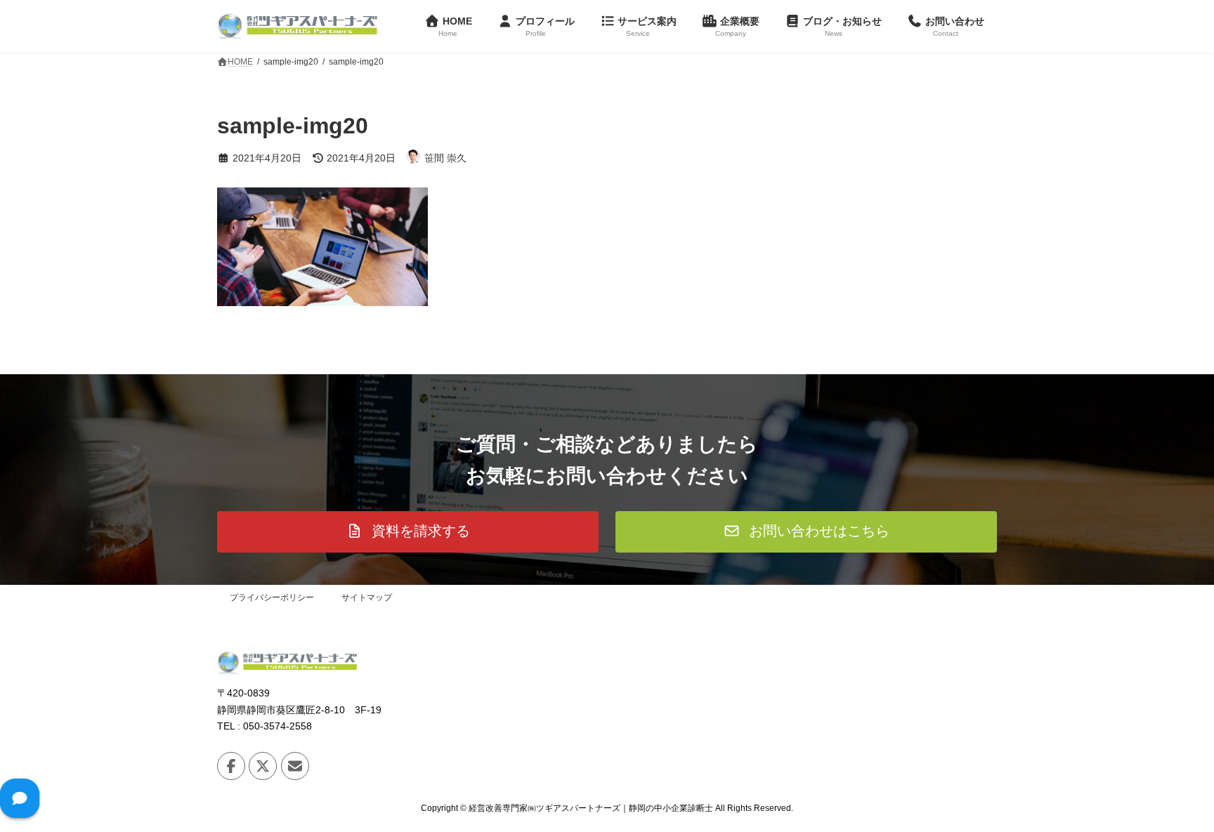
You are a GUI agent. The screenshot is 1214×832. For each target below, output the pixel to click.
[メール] (295, 766)
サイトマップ (366, 597)
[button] (408, 532)
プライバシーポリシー (272, 597)
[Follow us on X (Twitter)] (263, 766)
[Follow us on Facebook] (231, 766)
